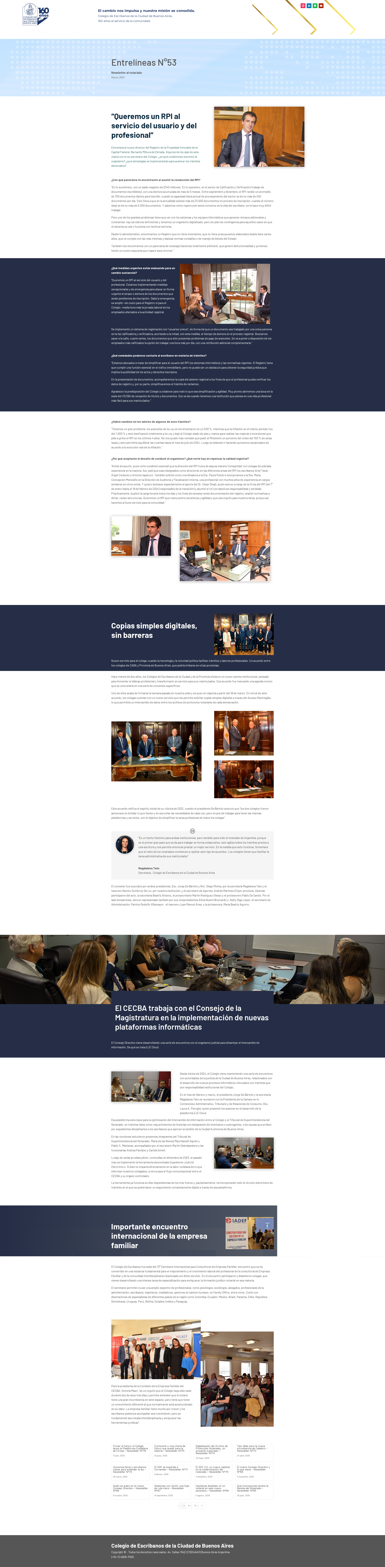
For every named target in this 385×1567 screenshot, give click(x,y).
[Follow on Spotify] (315, 5)
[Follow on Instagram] (303, 5)
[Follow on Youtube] (321, 5)
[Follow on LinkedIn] (309, 5)
